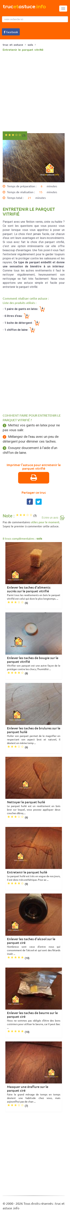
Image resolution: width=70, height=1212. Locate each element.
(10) (27, 958)
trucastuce (24, 6)
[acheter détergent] (36, 323)
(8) (26, 673)
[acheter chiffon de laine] (32, 329)
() (23, 135)
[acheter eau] (26, 316)
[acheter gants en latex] (42, 309)
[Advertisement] (35, 91)
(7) (35, 515)
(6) (26, 603)
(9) (26, 884)
